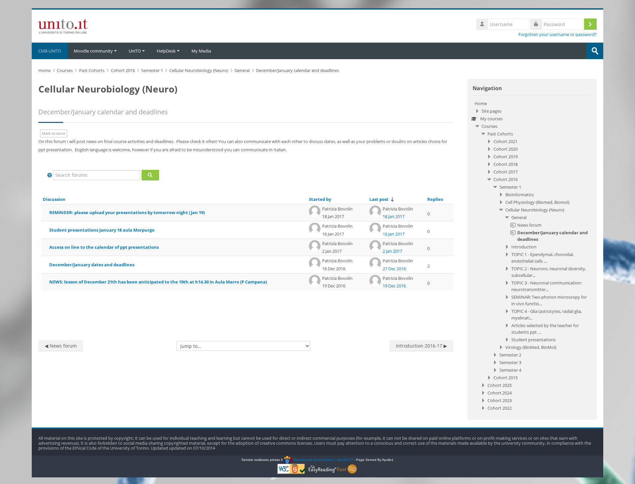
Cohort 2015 (505, 378)
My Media (201, 51)
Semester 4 (510, 370)
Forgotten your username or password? (557, 34)
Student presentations (533, 340)
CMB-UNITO (49, 51)
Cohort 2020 (505, 149)
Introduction (523, 247)
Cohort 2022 (499, 408)
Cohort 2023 (499, 400)
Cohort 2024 (499, 393)
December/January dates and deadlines (91, 265)
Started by (320, 199)
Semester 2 (510, 355)
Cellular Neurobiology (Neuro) (534, 210)
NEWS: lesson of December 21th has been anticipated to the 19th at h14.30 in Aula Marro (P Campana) (158, 282)
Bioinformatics (519, 195)
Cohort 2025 (499, 385)
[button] (49, 175)
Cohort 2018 (505, 164)
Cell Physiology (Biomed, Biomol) (537, 202)
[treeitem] (532, 255)
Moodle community (93, 51)
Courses (489, 126)
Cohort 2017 (505, 172)
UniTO (135, 51)
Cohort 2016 (505, 179)
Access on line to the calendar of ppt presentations (104, 247)
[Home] (63, 25)
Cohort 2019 (505, 157)
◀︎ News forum (61, 346)
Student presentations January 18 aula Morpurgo (101, 230)
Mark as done (53, 133)
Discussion (54, 199)
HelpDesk (166, 51)
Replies (435, 199)
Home (481, 103)
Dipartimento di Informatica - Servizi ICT (322, 460)
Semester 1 (510, 187)
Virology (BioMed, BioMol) (530, 347)
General (519, 217)
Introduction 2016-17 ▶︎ (421, 346)
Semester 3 (510, 362)
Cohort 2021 (505, 141)
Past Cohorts (500, 134)
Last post (379, 199)
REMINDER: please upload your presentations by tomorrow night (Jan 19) (127, 212)
